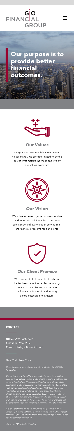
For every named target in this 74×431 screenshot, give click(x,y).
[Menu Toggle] (65, 18)
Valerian (32, 424)
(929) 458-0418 (24, 339)
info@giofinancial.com (29, 347)
